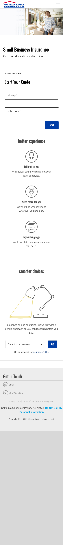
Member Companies (45, 401)
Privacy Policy (15, 401)
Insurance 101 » (40, 352)
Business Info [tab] (13, 73)
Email (11, 384)
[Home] (14, 4)
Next (52, 125)
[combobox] (31, 96)
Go (52, 344)
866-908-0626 (16, 392)
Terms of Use (28, 401)
